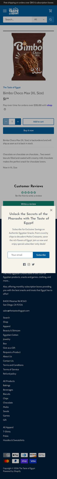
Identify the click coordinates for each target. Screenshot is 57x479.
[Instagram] (29, 264)
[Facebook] (24, 264)
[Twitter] (33, 264)
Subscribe (41, 255)
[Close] (51, 210)
